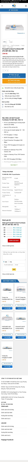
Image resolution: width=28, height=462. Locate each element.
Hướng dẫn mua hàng (7, 415)
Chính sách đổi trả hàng (7, 409)
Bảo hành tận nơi (15, 2)
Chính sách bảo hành (6, 412)
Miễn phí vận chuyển (17, 0)
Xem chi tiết (7, 308)
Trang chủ (5, 45)
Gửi (14, 269)
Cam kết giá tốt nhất (6, 0)
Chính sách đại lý (5, 418)
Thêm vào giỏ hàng (7, 305)
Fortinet (10, 47)
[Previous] (4, 27)
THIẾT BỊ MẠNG (15, 45)
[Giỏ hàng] (26, 5)
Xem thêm (13, 165)
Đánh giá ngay (14, 240)
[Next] (23, 27)
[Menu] (2, 6)
